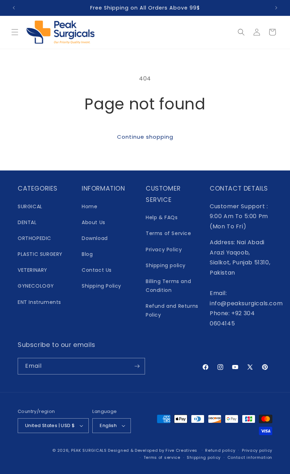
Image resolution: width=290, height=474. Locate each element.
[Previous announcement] (14, 8)
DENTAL (27, 222)
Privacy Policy (164, 249)
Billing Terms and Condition (168, 286)
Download (95, 238)
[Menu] (15, 32)
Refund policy (220, 450)
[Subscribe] (137, 366)
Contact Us (97, 270)
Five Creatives (182, 450)
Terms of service (162, 457)
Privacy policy (257, 450)
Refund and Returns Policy (172, 310)
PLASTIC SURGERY (40, 254)
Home (89, 206)
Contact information (249, 457)
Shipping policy (166, 265)
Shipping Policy (101, 285)
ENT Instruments (39, 302)
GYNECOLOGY (36, 285)
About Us (93, 222)
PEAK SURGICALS (89, 450)
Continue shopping (145, 136)
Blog (87, 254)
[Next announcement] (276, 8)
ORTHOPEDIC (34, 238)
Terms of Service (168, 233)
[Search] (241, 32)
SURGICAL (30, 206)
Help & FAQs (162, 217)
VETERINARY (32, 270)
